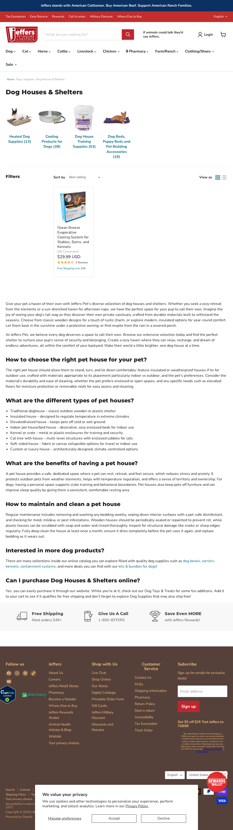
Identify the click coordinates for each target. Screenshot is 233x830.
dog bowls (191, 560)
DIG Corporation (68, 251)
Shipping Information (151, 690)
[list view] (224, 177)
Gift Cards (99, 705)
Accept (114, 818)
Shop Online (101, 679)
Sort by (59, 177)
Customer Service (151, 666)
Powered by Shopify (19, 817)
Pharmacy (56, 692)
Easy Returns (39, 16)
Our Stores (100, 686)
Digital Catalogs (104, 692)
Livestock (85, 51)
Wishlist (55, 736)
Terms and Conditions (212, 749)
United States (204, 775)
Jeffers (55, 664)
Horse (43, 51)
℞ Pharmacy (136, 51)
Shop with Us (104, 664)
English (219, 17)
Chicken (110, 51)
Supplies (28, 79)
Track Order (144, 730)
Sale (10, 64)
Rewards (58, 16)
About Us (56, 672)
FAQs (139, 684)
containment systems (38, 566)
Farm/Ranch (165, 51)
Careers (54, 679)
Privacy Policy (202, 751)
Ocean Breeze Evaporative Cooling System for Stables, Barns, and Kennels (73, 237)
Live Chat (99, 672)
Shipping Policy (16, 795)
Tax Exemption (15, 16)
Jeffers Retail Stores (64, 686)
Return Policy (145, 704)
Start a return (145, 710)
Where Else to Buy (129, 16)
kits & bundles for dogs (137, 566)
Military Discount (101, 16)
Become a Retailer (62, 699)
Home (10, 79)
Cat (25, 51)
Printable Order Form (108, 699)
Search (10, 790)
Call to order (77, 16)
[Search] (128, 34)
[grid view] (218, 177)
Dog (10, 51)
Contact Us (143, 677)
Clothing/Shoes (198, 51)
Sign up (188, 706)
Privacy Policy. (137, 806)
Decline (163, 818)
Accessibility (144, 717)
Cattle (63, 51)
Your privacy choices (64, 743)
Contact (25, 790)
